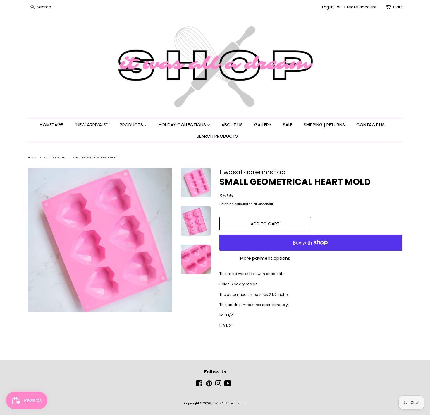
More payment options (265, 258)
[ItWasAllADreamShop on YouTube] (227, 385)
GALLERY (262, 125)
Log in (328, 7)
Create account (360, 7)
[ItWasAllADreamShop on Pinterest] (209, 385)
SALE (287, 125)
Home (32, 157)
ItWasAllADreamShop (229, 403)
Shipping (226, 203)
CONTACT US (370, 125)
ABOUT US (232, 125)
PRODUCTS (132, 125)
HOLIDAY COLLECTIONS (183, 125)
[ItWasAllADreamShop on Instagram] (218, 385)
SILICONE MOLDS (54, 157)
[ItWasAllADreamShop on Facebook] (199, 385)
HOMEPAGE (51, 125)
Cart (397, 7)
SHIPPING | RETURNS (324, 125)
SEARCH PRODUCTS (217, 136)
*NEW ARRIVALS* (91, 125)
